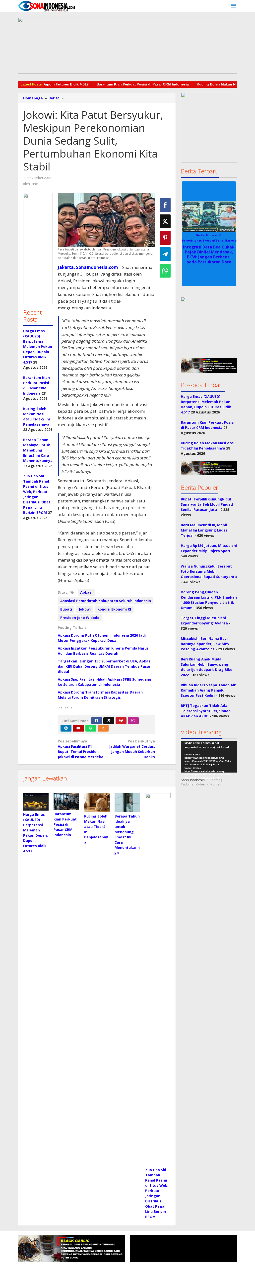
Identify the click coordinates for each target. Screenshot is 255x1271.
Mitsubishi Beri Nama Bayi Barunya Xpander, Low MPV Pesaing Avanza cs (205, 643)
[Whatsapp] (165, 271)
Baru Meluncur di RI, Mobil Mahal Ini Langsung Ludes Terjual (204, 530)
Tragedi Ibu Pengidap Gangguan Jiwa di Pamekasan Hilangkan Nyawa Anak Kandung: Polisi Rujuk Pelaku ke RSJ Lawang (209, 254)
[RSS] (103, 728)
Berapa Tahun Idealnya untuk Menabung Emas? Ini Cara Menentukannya (38, 450)
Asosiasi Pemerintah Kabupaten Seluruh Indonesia (105, 600)
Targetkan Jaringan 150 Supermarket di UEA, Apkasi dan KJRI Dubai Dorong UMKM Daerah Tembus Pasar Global (104, 666)
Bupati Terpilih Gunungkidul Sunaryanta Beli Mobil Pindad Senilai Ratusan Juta (207, 504)
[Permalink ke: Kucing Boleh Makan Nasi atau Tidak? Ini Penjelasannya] (97, 802)
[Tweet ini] (165, 221)
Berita (188, 235)
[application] (209, 757)
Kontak (215, 784)
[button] (38, 248)
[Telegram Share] (165, 254)
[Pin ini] (165, 238)
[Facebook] (96, 720)
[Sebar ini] (165, 205)
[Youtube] (78, 728)
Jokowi (85, 609)
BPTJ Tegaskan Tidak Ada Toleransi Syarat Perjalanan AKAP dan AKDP (206, 710)
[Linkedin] (66, 728)
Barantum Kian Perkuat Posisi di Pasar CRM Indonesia (124, 84)
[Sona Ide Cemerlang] (46, 5)
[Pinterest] (121, 720)
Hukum (210, 235)
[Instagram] (133, 720)
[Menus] (233, 6)
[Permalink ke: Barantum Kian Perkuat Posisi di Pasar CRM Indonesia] (66, 801)
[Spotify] (90, 728)
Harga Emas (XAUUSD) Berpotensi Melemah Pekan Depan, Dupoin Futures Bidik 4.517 (37, 346)
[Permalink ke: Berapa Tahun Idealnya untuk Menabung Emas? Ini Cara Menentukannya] (127, 802)
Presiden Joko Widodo (79, 617)
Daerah (199, 235)
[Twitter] (108, 720)
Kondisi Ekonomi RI (114, 609)
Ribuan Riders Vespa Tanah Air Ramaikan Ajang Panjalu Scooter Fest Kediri (208, 690)
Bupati (66, 609)
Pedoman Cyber (193, 784)
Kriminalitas (224, 235)
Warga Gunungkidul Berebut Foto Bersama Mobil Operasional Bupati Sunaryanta (209, 571)
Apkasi (86, 592)
